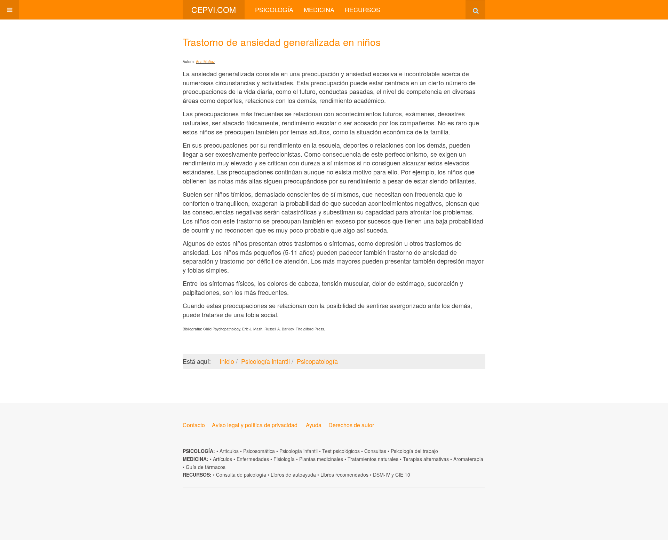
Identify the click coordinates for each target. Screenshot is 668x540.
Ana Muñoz (205, 61)
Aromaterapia (468, 458)
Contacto (194, 425)
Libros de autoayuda (293, 474)
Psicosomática (259, 450)
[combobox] (475, 9)
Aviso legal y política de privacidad (254, 425)
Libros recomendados (344, 474)
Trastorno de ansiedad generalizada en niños (282, 42)
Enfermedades (253, 458)
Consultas (375, 450)
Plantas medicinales (321, 458)
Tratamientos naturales (373, 458)
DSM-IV (381, 474)
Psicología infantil (298, 450)
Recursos (362, 9)
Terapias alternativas (426, 458)
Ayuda (313, 425)
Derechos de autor (351, 425)
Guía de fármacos (205, 466)
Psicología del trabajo (414, 450)
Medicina (319, 9)
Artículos (229, 450)
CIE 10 (402, 474)
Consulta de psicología (241, 474)
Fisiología (284, 458)
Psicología (274, 9)
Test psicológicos (341, 450)
